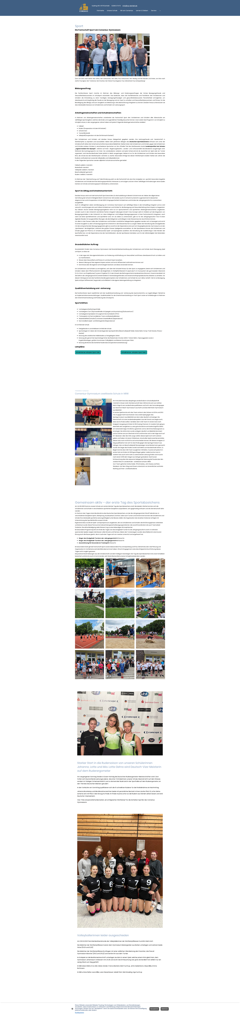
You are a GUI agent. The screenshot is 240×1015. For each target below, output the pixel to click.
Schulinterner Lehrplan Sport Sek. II (133, 352)
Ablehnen (164, 1009)
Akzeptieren (154, 1009)
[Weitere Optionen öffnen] (160, 10)
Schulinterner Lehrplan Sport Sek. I (88, 352)
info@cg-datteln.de (130, 6)
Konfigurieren (79, 1012)
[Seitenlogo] (83, 7)
